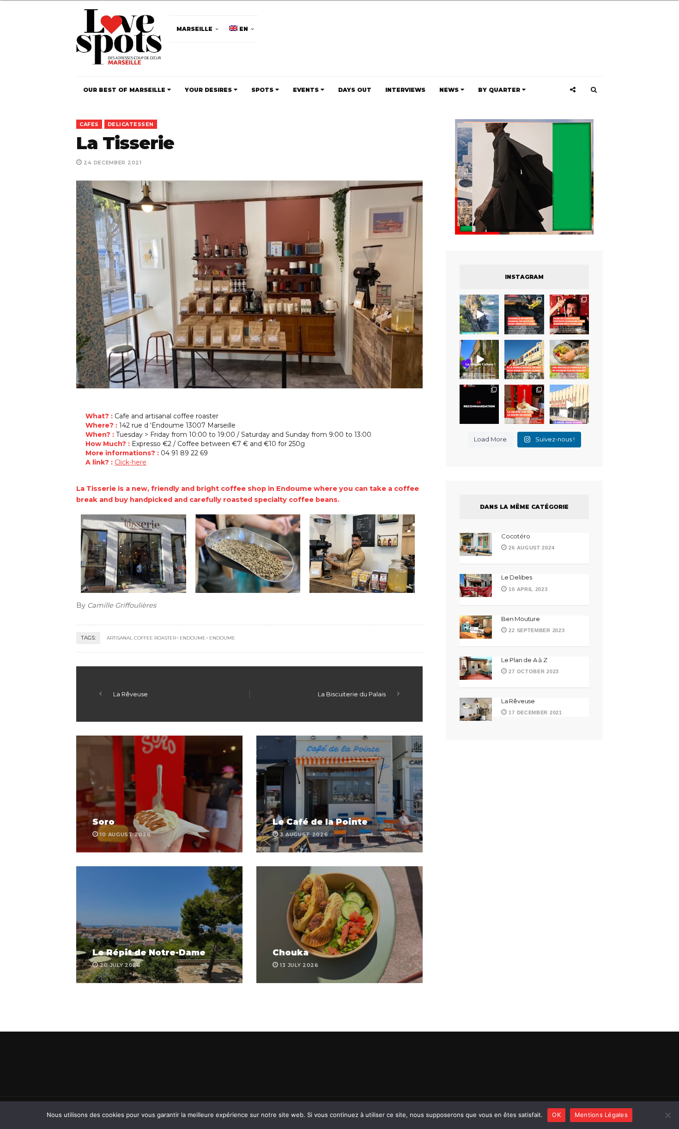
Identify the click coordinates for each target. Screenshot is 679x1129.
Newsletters (237, 614)
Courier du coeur (248, 631)
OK (556, 1114)
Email (394, 572)
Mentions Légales (601, 1114)
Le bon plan (239, 644)
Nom (308, 572)
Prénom (229, 572)
